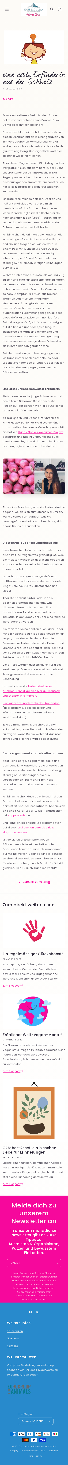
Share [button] (10, 99)
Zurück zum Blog (36, 882)
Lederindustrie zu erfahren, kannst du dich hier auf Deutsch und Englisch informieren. (31, 690)
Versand (53, 1450)
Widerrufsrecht (29, 1450)
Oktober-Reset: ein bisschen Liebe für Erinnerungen (29, 1150)
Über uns (13, 1338)
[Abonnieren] (57, 1263)
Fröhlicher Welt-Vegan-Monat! (32, 1034)
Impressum (35, 1455)
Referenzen (15, 1331)
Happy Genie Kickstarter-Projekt (40, 432)
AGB (43, 1450)
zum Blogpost (11, 985)
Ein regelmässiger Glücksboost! (33, 954)
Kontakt (12, 1346)
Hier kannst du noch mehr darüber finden (31, 703)
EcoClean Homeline (32, 1446)
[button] (7, 9)
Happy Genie (17, 815)
